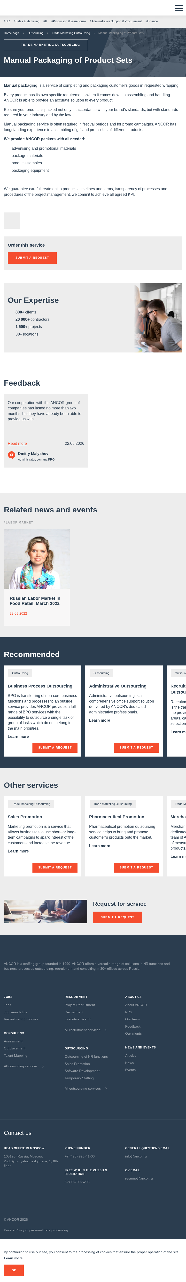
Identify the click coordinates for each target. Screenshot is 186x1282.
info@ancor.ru (136, 1156)
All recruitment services (82, 1030)
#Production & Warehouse (68, 21)
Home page (11, 33)
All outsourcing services (83, 1088)
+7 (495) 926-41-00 (80, 1156)
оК (14, 1270)
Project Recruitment (80, 1005)
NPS (128, 1012)
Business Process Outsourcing (40, 686)
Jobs (7, 1005)
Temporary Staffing (79, 1078)
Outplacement (14, 1048)
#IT (45, 21)
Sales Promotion (25, 816)
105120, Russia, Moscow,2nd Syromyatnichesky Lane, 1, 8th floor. (31, 1161)
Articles (130, 1055)
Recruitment (74, 1012)
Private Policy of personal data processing (36, 1230)
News (129, 1063)
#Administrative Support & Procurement (116, 21)
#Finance (152, 21)
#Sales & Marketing (26, 21)
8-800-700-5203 (77, 1182)
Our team (132, 1019)
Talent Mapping (15, 1055)
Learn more (19, 737)
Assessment (13, 1041)
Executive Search (78, 1019)
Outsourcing (36, 33)
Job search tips (15, 1012)
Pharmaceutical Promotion (116, 816)
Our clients (133, 1033)
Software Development (82, 1071)
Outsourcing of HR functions (86, 1056)
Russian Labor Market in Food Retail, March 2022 (35, 601)
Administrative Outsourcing (118, 686)
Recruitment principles (21, 1019)
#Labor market (18, 522)
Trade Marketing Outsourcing (71, 33)
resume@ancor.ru (139, 1178)
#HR (7, 21)
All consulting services (21, 1066)
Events (130, 1070)
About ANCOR (136, 1005)
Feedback (22, 383)
